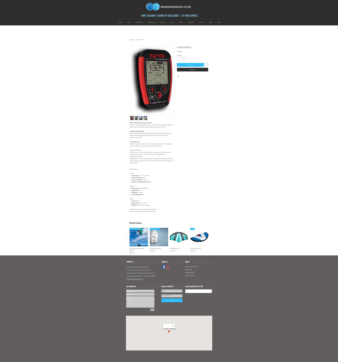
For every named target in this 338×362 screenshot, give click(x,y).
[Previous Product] (127, 237)
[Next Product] (211, 237)
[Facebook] (163, 267)
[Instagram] (168, 267)
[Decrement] (178, 58)
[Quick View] (179, 237)
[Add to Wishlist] (206, 65)
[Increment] (184, 58)
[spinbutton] (181, 58)
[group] (169, 241)
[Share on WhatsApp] (178, 76)
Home (131, 40)
